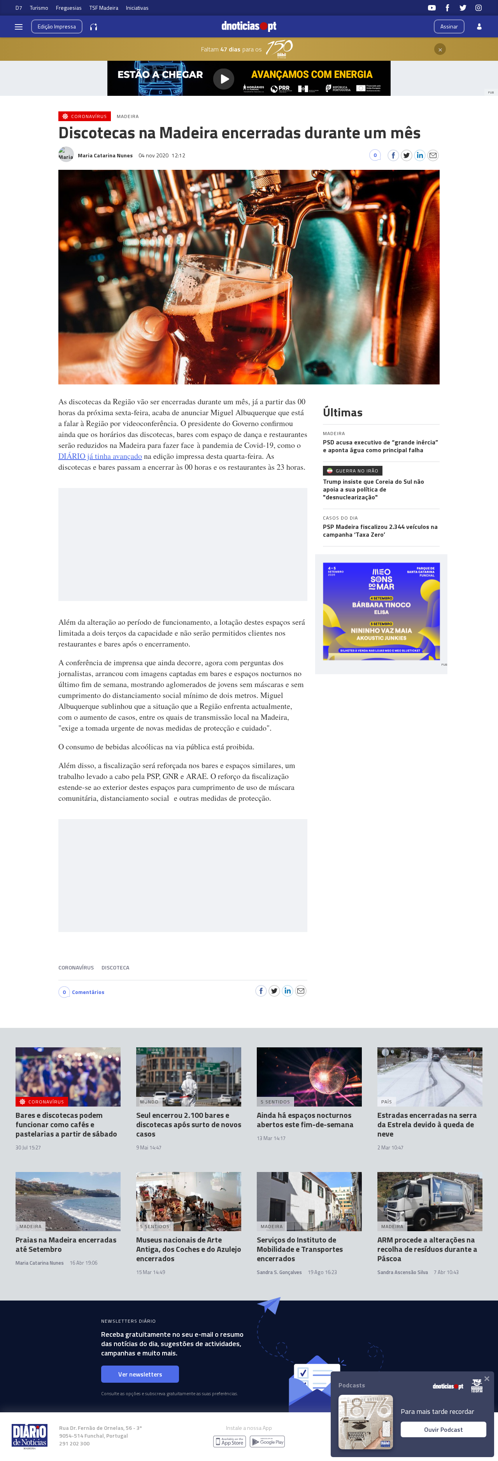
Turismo (39, 8)
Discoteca (115, 967)
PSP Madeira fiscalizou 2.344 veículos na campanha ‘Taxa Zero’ (380, 530)
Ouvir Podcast (443, 1429)
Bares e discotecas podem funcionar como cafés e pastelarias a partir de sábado (66, 1124)
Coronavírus (76, 967)
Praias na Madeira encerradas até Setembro (66, 1244)
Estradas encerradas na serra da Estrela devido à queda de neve (427, 1124)
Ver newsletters (140, 1374)
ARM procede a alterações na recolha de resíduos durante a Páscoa (427, 1249)
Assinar (449, 26)
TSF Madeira (103, 8)
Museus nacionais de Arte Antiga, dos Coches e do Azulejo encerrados (188, 1249)
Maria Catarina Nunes (40, 1263)
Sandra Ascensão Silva (402, 1272)
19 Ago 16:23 (322, 1272)
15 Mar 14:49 (150, 1272)
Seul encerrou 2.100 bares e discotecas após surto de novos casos (188, 1124)
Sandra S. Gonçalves (279, 1272)
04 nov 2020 (162, 155)
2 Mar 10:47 (390, 1147)
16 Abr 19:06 (83, 1263)
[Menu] (19, 26)
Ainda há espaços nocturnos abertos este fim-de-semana (305, 1119)
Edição (57, 26)
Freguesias (69, 8)
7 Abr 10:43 (446, 1272)
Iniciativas (137, 8)
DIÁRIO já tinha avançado (100, 456)
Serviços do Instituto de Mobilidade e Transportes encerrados (300, 1249)
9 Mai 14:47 (148, 1147)
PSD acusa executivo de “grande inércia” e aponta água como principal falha (380, 446)
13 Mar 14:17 (271, 1138)
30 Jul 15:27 (28, 1147)
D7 (19, 8)
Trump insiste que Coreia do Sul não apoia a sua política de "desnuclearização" (373, 489)
